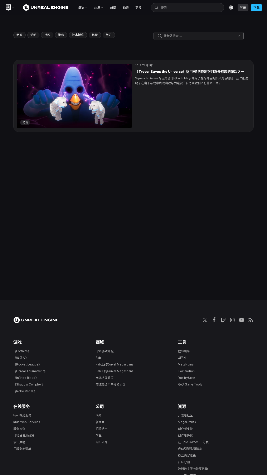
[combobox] (200, 36)
